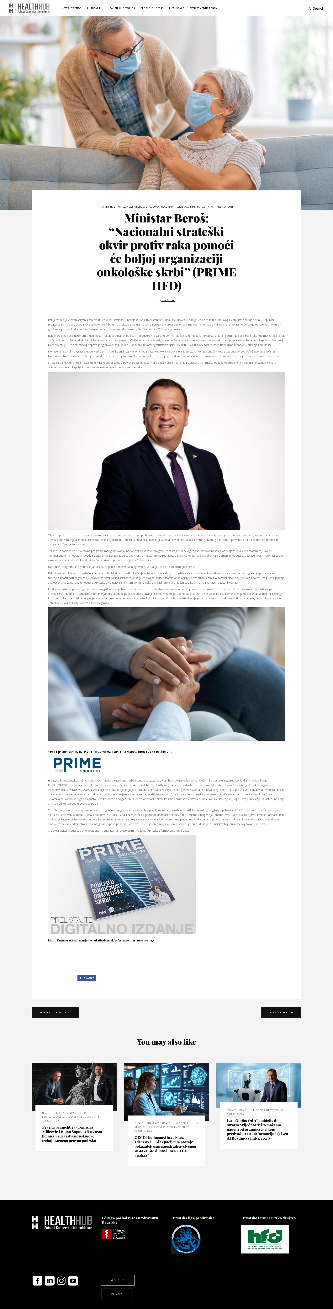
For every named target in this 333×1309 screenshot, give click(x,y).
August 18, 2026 (235, 1114)
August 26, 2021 (224, 206)
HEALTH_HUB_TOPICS (112, 206)
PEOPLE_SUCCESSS (53, 1116)
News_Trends (135, 206)
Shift (97, 1116)
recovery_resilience (174, 206)
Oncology (153, 206)
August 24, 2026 (51, 1120)
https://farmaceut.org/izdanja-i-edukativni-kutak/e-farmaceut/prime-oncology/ (102, 940)
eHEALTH (140, 1123)
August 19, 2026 (143, 1130)
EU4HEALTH (154, 1123)
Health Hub (168, 300)
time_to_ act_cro (201, 206)
